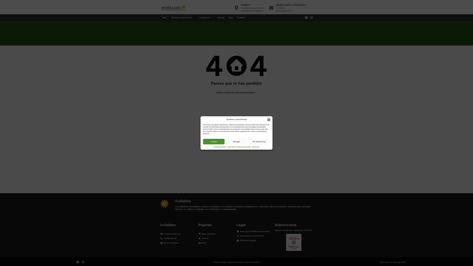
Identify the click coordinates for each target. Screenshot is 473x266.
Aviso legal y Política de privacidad (239, 147)
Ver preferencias (259, 142)
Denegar (236, 142)
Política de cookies (220, 147)
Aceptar (214, 142)
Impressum (255, 147)
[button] (269, 119)
